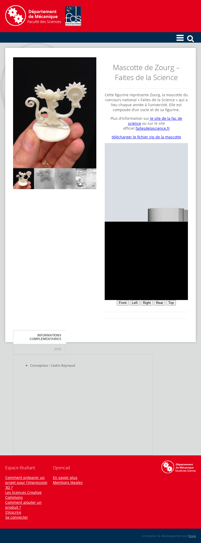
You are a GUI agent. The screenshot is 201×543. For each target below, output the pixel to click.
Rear (159, 303)
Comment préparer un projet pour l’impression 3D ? (26, 482)
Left (135, 303)
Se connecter (16, 517)
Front (123, 303)
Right (147, 303)
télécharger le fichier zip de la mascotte (146, 136)
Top (171, 303)
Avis (57, 349)
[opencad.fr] (43, 24)
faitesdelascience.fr (153, 128)
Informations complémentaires (45, 337)
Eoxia (192, 536)
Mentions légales (68, 482)
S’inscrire (13, 512)
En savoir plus (65, 477)
